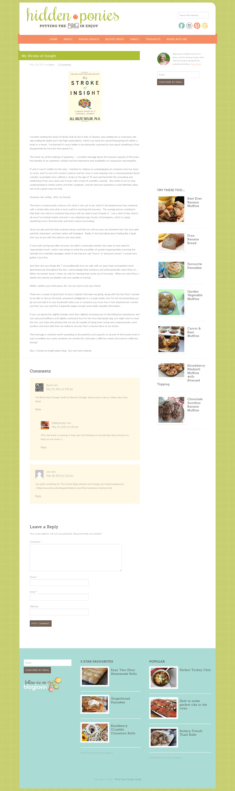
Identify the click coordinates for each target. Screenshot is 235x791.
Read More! (196, 64)
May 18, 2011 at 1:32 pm (59, 476)
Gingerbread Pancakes (120, 700)
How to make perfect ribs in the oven (193, 704)
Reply (38, 409)
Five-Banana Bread (193, 239)
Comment (36, 542)
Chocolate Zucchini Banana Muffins (195, 404)
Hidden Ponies (49, 17)
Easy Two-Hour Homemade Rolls (124, 672)
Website (34, 606)
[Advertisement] (178, 113)
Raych (49, 385)
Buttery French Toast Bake (191, 733)
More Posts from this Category (97, 753)
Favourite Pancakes (194, 266)
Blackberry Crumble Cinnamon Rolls (123, 729)
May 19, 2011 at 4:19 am (59, 389)
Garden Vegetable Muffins (194, 295)
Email (33, 592)
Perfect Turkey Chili (195, 670)
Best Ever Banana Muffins (194, 202)
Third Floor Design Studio (128, 779)
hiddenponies (59, 423)
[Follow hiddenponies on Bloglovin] (43, 691)
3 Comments (64, 65)
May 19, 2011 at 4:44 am (65, 427)
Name (34, 577)
